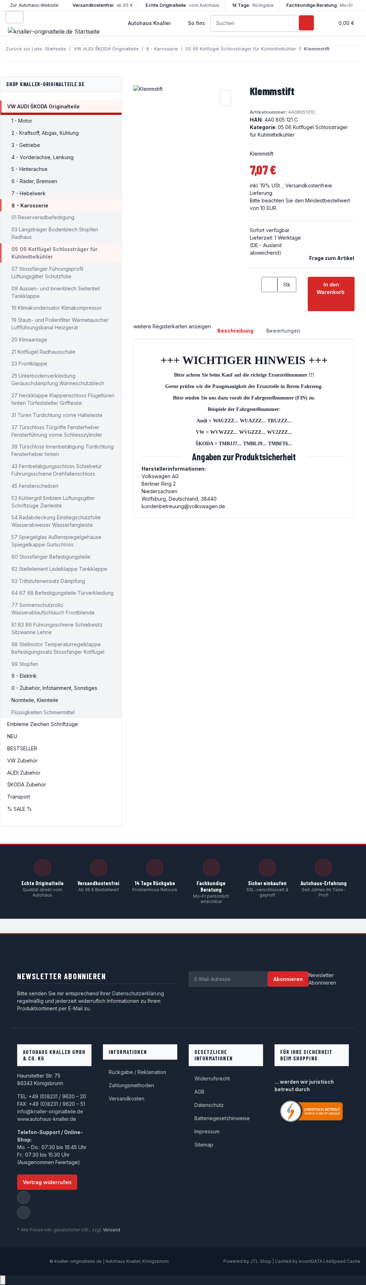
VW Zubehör (22, 760)
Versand (111, 1229)
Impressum (206, 1131)
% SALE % (19, 809)
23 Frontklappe (29, 364)
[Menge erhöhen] (283, 300)
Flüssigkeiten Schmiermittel (43, 712)
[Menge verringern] (255, 284)
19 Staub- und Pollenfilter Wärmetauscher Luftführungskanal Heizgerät (60, 323)
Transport (18, 797)
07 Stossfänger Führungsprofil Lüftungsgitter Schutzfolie (47, 272)
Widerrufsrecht (212, 1078)
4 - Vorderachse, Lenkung (42, 157)
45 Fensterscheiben (34, 486)
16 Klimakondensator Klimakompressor (56, 308)
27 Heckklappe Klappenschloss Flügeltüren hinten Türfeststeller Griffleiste (62, 399)
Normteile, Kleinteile (34, 700)
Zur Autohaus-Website (34, 5)
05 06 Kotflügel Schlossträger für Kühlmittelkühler (54, 253)
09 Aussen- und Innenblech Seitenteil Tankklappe (55, 292)
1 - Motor (21, 121)
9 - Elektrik (24, 676)
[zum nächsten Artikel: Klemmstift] (348, 53)
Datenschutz (209, 1105)
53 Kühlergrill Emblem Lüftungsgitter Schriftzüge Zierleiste (53, 502)
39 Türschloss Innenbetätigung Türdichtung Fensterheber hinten (62, 450)
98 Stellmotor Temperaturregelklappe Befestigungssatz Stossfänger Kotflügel (57, 648)
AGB (199, 1092)
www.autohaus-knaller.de (46, 1119)
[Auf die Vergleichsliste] (225, 98)
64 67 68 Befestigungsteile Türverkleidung (62, 593)
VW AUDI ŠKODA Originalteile (43, 106)
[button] (325, 23)
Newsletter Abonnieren (322, 979)
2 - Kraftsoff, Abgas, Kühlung (45, 133)
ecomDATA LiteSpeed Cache (329, 1261)
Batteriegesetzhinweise (222, 1118)
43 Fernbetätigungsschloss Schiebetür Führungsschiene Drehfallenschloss (56, 470)
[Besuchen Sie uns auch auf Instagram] (23, 1212)
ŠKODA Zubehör (26, 784)
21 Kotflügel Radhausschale (43, 352)
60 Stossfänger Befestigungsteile (50, 557)
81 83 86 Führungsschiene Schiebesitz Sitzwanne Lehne (57, 628)
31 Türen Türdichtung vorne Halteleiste (57, 415)
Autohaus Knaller (149, 23)
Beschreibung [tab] (235, 331)
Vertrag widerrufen (47, 1182)
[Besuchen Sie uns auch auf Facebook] (23, 1197)
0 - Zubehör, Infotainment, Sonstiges (54, 688)
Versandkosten (126, 1098)
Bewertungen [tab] (283, 331)
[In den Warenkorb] (139, 80)
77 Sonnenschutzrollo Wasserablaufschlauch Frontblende (53, 608)
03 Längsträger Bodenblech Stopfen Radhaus (54, 233)
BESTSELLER (22, 748)
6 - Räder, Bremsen (34, 181)
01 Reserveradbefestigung (42, 217)
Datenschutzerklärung (138, 993)
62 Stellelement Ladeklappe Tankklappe (59, 569)
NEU (12, 736)
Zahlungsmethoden (131, 1085)
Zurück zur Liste (24, 49)
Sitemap (203, 1145)
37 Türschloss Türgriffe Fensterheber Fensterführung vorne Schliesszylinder (56, 431)
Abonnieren (288, 979)
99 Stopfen (24, 664)
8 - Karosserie (29, 205)
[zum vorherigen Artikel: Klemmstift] (335, 53)
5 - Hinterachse (29, 169)
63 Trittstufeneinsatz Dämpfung (48, 581)
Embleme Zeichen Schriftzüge (42, 724)
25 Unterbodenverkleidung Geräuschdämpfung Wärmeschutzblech (57, 379)
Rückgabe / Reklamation (137, 1072)
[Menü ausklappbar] (15, 17)
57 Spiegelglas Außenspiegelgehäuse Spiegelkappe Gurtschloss (56, 541)
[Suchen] (306, 22)
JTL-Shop (261, 1261)
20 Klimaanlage (29, 340)
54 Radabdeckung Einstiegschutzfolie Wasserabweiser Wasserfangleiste (56, 521)
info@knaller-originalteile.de (50, 1111)
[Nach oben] (3, 1280)
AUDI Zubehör (23, 773)
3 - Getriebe (25, 145)
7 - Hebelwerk (28, 193)
